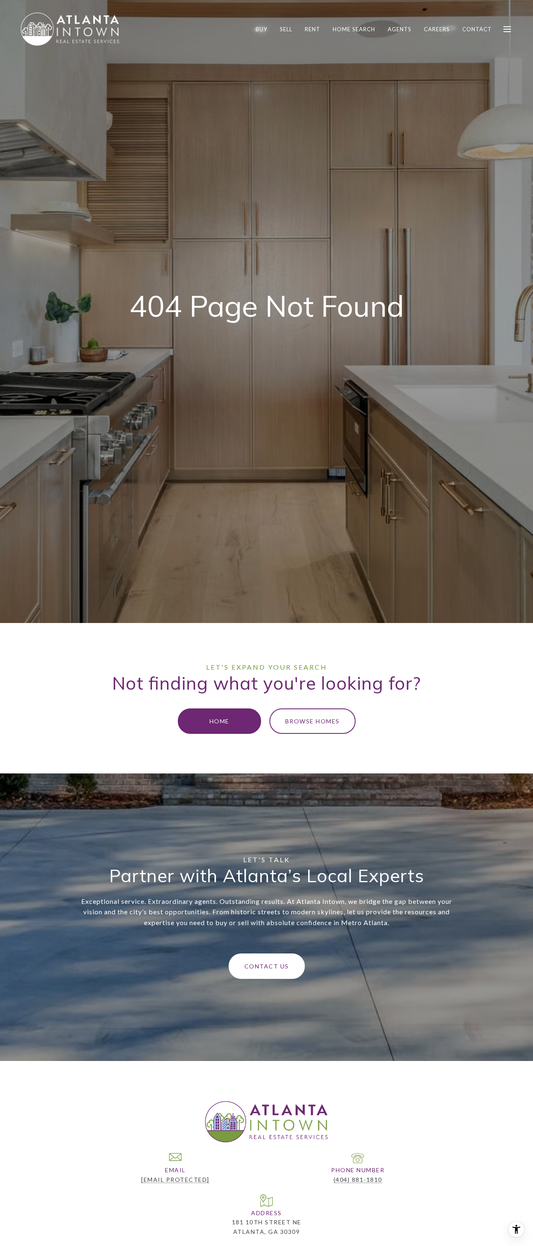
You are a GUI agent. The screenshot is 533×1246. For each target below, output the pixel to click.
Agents (399, 29)
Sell (286, 29)
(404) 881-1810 (358, 1179)
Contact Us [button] (266, 966)
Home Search (354, 29)
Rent (312, 29)
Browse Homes (312, 721)
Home (219, 721)
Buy (261, 29)
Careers (437, 29)
